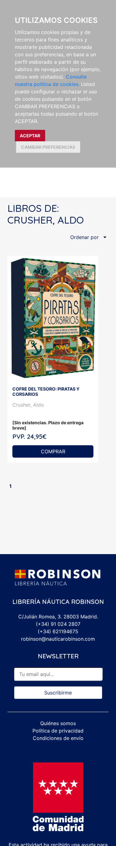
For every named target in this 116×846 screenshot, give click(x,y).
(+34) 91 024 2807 (58, 624)
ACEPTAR (30, 135)
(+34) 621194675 (58, 631)
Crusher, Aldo (28, 405)
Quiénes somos (58, 723)
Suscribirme (58, 693)
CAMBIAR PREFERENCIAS (48, 147)
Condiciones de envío (58, 738)
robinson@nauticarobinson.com (58, 639)
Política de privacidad (58, 731)
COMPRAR (53, 451)
